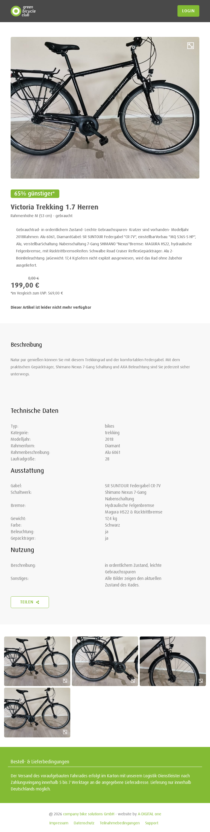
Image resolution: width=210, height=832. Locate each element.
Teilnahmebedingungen (120, 822)
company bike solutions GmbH (88, 813)
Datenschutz (84, 822)
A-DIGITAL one (149, 813)
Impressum (58, 822)
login (188, 10)
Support (151, 822)
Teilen (27, 602)
